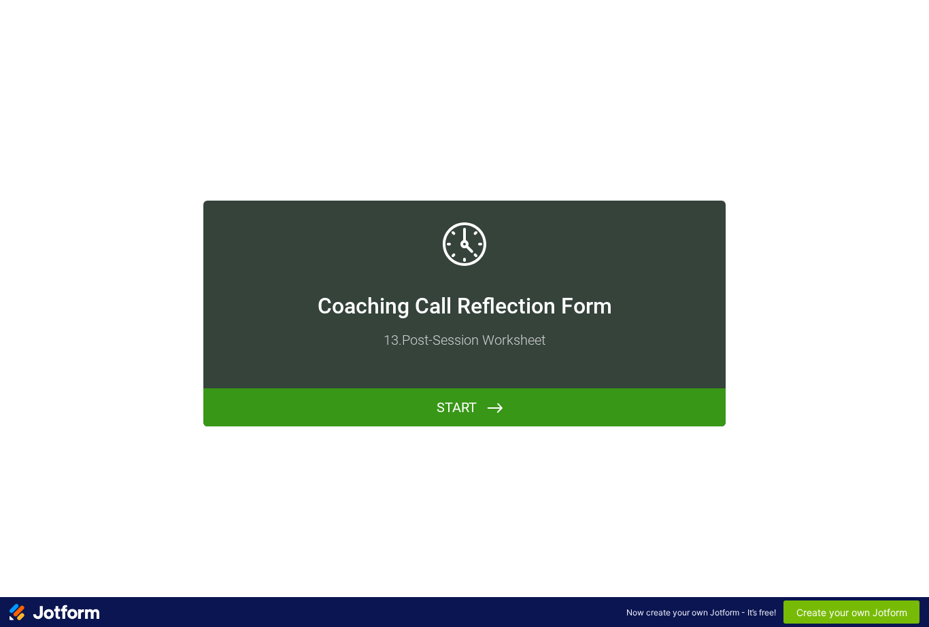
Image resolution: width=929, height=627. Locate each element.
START (457, 407)
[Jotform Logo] (54, 612)
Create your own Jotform (851, 612)
